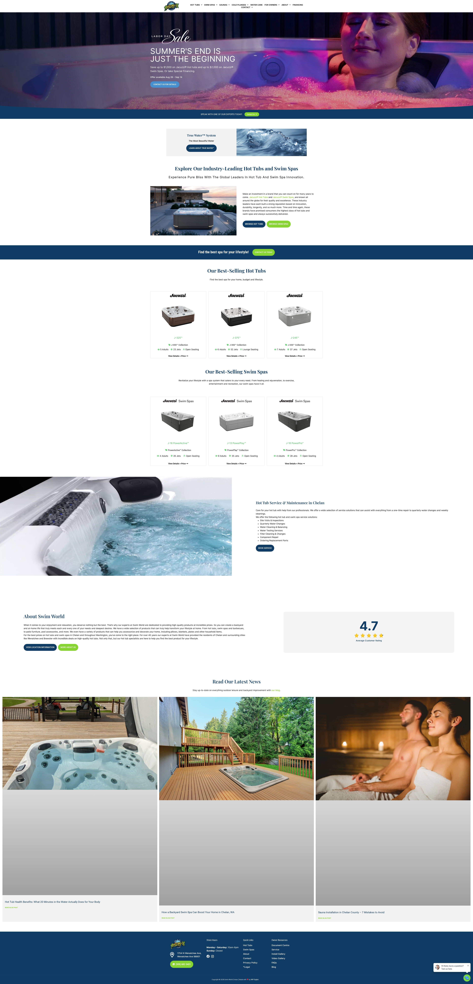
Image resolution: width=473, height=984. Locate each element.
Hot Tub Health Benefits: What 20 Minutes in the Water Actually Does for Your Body (52, 901)
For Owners (271, 5)
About (285, 5)
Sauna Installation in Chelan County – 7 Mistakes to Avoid (351, 912)
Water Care (256, 5)
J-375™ (236, 337)
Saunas (223, 5)
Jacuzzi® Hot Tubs (258, 197)
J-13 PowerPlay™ (236, 443)
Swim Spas (209, 5)
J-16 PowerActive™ (178, 443)
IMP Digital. (255, 979)
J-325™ (178, 337)
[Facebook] (208, 956)
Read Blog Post (11, 907)
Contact (245, 7)
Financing (298, 5)
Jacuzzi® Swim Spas (283, 197)
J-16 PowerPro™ (295, 443)
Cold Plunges (239, 5)
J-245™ (295, 337)
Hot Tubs (195, 5)
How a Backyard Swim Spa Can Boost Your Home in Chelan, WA (198, 912)
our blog (275, 690)
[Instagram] (212, 956)
